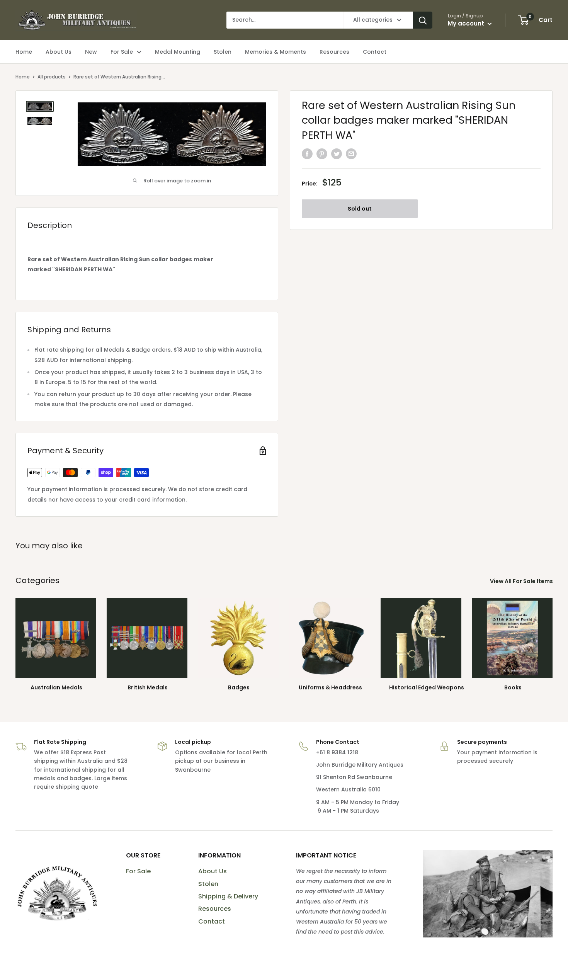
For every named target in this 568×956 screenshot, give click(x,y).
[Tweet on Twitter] (336, 153)
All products (51, 76)
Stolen (208, 883)
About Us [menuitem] (58, 52)
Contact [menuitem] (374, 52)
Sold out (360, 209)
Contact (211, 921)
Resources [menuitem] (334, 52)
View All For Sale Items (522, 581)
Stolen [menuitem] (222, 52)
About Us (212, 871)
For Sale (138, 871)
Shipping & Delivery (228, 896)
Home (22, 76)
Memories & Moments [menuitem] (275, 52)
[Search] (422, 20)
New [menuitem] (91, 52)
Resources (214, 908)
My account (467, 23)
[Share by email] (351, 153)
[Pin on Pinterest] (321, 153)
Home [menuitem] (23, 52)
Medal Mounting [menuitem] (177, 52)
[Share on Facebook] (307, 153)
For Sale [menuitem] (122, 52)
